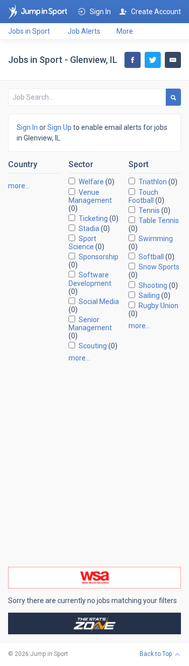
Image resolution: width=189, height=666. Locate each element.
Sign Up (59, 127)
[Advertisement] (94, 464)
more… (19, 186)
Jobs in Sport (29, 31)
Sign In (27, 127)
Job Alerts (84, 31)
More (124, 31)
